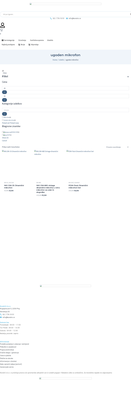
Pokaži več (6, 123)
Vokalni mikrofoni (9, 120)
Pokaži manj (14, 123)
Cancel (4, 140)
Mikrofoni (6, 117)
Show (5, 138)
